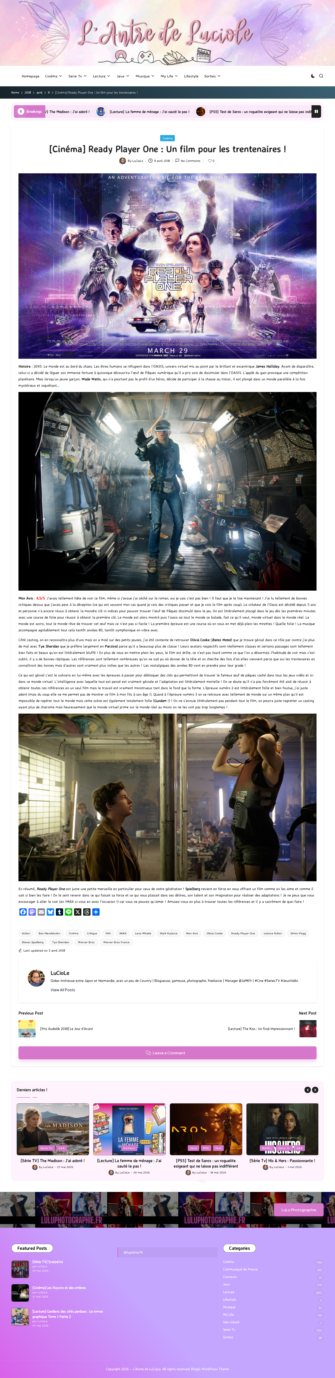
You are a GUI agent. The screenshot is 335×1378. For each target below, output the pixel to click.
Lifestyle (229, 1299)
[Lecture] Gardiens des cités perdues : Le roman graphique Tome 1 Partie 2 (67, 1314)
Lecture (228, 1292)
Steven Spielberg (33, 942)
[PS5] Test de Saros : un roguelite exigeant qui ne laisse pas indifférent (137, 111)
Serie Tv (208, 1148)
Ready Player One (243, 933)
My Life (228, 1314)
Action (26, 933)
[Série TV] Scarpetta (47, 1262)
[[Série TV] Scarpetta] (20, 1269)
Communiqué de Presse (240, 1269)
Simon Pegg (298, 933)
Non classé (231, 1322)
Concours (230, 1277)
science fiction (273, 933)
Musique (229, 1307)
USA (224, 1148)
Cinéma (167, 138)
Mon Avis (192, 933)
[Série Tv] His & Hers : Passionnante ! (243, 111)
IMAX (122, 933)
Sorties (228, 1337)
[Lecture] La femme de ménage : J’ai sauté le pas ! (53, 1163)
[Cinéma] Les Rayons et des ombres (59, 1288)
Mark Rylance (169, 933)
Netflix (191, 1148)
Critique (92, 933)
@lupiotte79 (133, 1252)
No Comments (191, 161)
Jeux (117, 1148)
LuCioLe (60, 972)
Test (142, 1148)
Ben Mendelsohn (49, 933)
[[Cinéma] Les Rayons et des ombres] (20, 1292)
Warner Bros (86, 942)
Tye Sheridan (60, 942)
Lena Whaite (143, 933)
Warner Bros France (116, 942)
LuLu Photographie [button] (298, 1209)
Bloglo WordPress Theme (210, 1369)
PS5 (130, 1148)
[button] (63, 990)
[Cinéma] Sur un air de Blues (283, 1160)
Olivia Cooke (215, 933)
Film (108, 933)
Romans (53, 1148)
